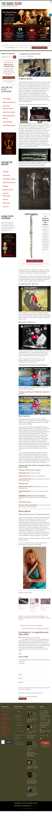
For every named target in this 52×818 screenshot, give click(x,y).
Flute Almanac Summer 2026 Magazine (35, 715)
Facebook (39, 514)
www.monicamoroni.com (27, 514)
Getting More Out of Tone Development (31, 625)
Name (21, 674)
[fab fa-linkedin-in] (47, 735)
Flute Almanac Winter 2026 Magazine (35, 789)
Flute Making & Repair (9, 179)
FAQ (18, 728)
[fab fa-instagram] (44, 735)
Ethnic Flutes (6, 203)
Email (21, 678)
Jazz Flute (5, 199)
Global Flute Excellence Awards (8, 107)
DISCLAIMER (20, 731)
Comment (22, 663)
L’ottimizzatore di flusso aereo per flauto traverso (36, 628)
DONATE (19, 720)
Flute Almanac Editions (9, 125)
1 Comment (30, 56)
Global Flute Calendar (9, 112)
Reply (20, 653)
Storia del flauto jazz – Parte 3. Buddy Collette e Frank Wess (34, 606)
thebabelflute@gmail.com (45, 731)
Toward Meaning (7, 122)
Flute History (6, 175)
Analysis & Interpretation (7, 194)
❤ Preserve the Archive (9, 77)
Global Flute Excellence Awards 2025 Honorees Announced (32, 776)
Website (21, 682)
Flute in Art (6, 206)
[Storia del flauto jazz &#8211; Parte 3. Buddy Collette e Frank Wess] (34, 601)
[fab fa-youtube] (41, 738)
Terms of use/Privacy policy (26, 808)
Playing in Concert (8, 189)
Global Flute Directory (9, 102)
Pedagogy (5, 186)
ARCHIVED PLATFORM (18, 716)
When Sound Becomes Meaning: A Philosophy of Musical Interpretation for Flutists (32, 746)
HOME (18, 711)
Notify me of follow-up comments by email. (31, 693)
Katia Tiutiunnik (23, 419)
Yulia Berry (35, 805)
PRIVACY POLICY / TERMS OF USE (20, 743)
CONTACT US (20, 725)
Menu (50, 1)
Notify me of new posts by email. (28, 696)
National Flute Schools (9, 182)
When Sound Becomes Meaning (9, 117)
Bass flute (21, 618)
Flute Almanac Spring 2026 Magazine (35, 762)
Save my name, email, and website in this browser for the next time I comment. (34, 688)
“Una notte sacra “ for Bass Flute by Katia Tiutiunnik (33, 365)
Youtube (46, 514)
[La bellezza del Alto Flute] (23, 601)
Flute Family (33, 616)
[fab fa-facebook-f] (41, 735)
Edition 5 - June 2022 (24, 616)
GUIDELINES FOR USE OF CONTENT (20, 736)
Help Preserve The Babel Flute (34, 260)
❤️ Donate (45, 743)
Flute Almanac (11, 47)
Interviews (5, 172)
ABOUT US (20, 723)
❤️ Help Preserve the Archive (39, 47)
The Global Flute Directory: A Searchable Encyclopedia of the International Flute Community (32, 729)
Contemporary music (30, 618)
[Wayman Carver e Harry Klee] (45, 601)
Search (9, 742)
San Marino (41, 616)
